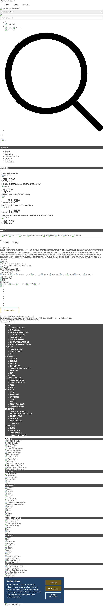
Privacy (7, 296)
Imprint (7, 300)
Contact (7, 302)
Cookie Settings (10, 289)
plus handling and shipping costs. (23, 316)
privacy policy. (15, 597)
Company (8, 291)
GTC (6, 295)
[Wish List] (13, 28)
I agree (53, 582)
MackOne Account (11, 303)
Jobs (6, 293)
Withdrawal (9, 298)
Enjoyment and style (12, 156)
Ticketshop (26, 5)
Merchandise (9, 155)
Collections (9, 160)
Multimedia (9, 158)
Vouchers (8, 151)
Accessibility (9, 305)
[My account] (10, 30)
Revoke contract (9, 310)
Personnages (9, 162)
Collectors (8, 153)
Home (2, 135)
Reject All (53, 589)
